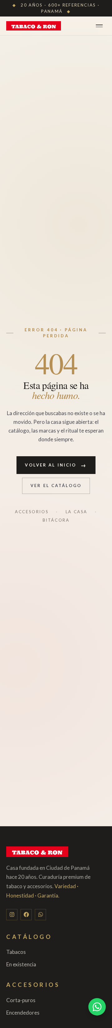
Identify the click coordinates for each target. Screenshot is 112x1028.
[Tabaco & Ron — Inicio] (33, 26)
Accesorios (32, 511)
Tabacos (16, 952)
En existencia (21, 964)
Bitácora (56, 520)
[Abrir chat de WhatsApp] (97, 1007)
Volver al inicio (56, 465)
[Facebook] (26, 914)
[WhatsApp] (40, 914)
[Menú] (101, 26)
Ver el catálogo (56, 485)
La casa (76, 511)
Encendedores (23, 1012)
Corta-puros (20, 1000)
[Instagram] (11, 914)
